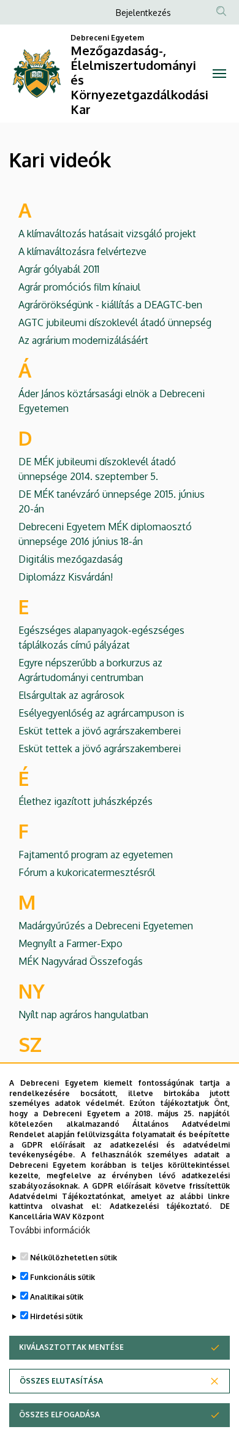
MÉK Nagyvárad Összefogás (80, 961)
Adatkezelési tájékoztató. (161, 1206)
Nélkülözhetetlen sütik (73, 1257)
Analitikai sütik (56, 1296)
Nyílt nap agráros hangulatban (83, 1014)
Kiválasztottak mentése (71, 1347)
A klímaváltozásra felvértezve (82, 251)
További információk (49, 1230)
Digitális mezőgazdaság (70, 559)
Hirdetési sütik (56, 1316)
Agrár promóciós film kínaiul (79, 287)
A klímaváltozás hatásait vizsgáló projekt (107, 233)
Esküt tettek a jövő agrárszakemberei (99, 731)
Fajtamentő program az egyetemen (95, 854)
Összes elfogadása (59, 1414)
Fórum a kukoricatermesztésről (86, 872)
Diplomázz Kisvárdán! (65, 577)
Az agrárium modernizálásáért (83, 340)
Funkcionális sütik (62, 1277)
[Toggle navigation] (219, 74)
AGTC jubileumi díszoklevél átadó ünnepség (114, 322)
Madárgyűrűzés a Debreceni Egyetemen (105, 926)
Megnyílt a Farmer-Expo (70, 943)
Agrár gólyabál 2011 (58, 269)
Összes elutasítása (61, 1380)
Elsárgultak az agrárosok (71, 695)
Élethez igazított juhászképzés (85, 801)
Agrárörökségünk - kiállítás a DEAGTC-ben (110, 305)
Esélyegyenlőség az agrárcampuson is (101, 713)
